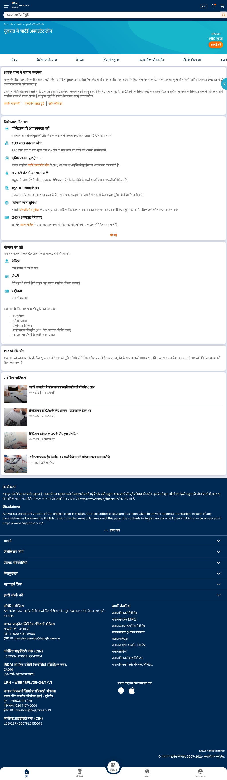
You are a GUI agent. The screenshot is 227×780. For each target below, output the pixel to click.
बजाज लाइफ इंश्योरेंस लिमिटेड (128, 632)
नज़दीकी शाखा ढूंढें (34, 104)
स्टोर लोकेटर (55, 104)
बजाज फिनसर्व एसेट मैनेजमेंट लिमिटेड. (132, 664)
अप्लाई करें (216, 44)
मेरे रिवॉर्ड (79, 776)
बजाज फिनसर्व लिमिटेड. (125, 613)
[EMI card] (204, 6)
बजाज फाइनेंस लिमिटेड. (124, 619)
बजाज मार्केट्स (120, 639)
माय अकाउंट (200, 776)
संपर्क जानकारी (12, 104)
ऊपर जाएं (115, 530)
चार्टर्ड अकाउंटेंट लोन (38, 165)
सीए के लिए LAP (192, 60)
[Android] (121, 691)
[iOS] (131, 691)
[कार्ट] (221, 6)
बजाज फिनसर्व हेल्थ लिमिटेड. (127, 658)
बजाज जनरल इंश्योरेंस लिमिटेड (128, 626)
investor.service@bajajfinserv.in (37, 638)
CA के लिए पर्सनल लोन (151, 60)
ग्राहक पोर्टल (26, 225)
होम (26, 776)
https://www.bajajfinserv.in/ (99, 499)
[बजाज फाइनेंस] (20, 5)
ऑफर (147, 776)
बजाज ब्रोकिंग (119, 652)
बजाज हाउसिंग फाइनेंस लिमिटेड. (129, 645)
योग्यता (80, 60)
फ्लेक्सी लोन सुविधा (28, 210)
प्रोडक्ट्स (113, 770)
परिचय (13, 60)
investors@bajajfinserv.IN (33, 710)
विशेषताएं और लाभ (47, 60)
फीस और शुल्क (111, 60)
